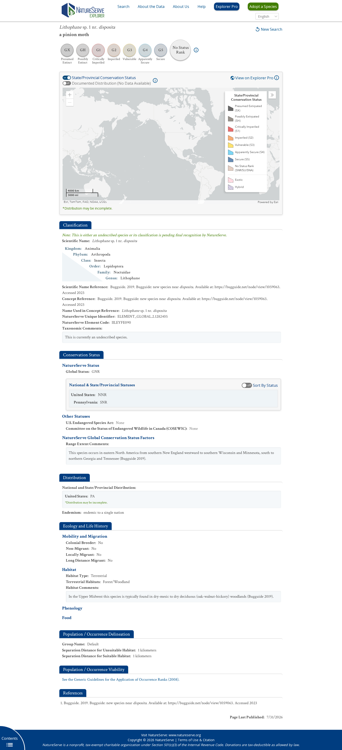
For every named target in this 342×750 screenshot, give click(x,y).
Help (202, 6)
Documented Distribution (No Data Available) (111, 83)
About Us (181, 6)
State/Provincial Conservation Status (104, 77)
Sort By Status (265, 385)
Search (123, 6)
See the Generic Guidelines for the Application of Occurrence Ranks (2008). (120, 679)
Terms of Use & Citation (196, 740)
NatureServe (164, 740)
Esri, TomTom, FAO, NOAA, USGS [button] (85, 202)
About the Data (151, 6)
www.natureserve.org (185, 735)
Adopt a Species (263, 6)
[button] (70, 95)
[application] (171, 146)
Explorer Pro (227, 6)
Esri (276, 202)
